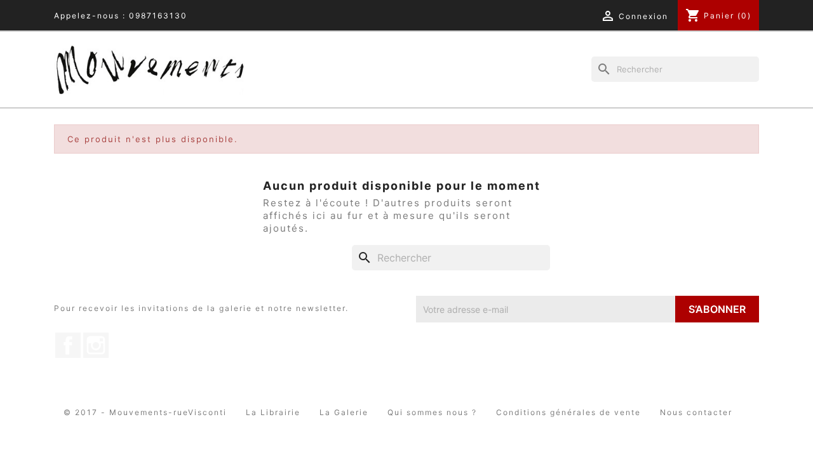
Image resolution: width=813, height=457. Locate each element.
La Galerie (343, 412)
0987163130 (158, 15)
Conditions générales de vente (568, 412)
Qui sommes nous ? (432, 412)
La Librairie (273, 412)
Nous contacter (696, 412)
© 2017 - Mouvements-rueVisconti (145, 412)
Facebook (68, 345)
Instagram (96, 345)
